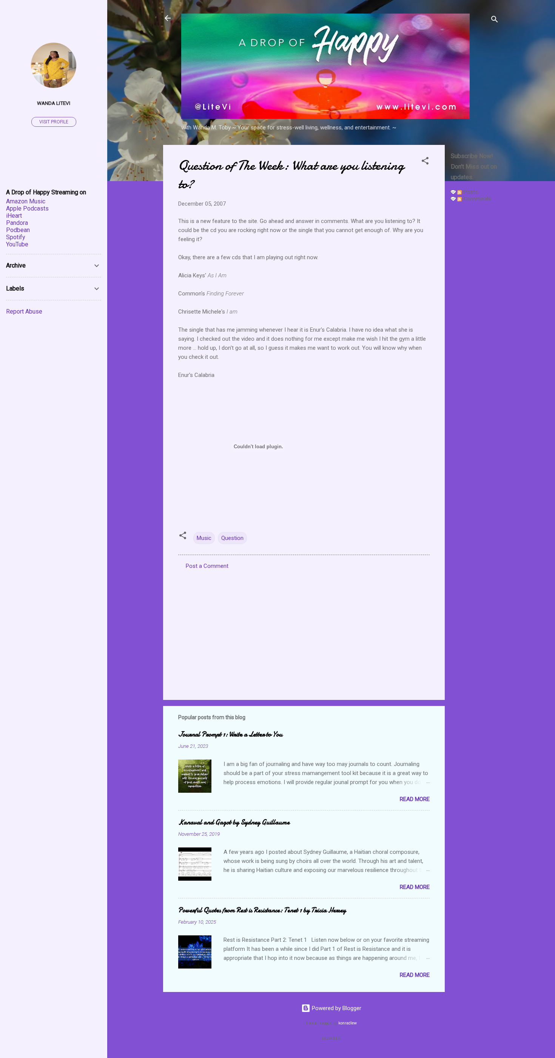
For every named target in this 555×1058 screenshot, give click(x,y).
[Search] (494, 20)
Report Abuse (24, 311)
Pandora (17, 222)
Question (232, 538)
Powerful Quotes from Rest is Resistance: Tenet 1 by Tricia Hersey (262, 910)
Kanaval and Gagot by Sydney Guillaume (234, 822)
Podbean (18, 230)
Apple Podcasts (27, 208)
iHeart (14, 215)
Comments (476, 198)
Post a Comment (207, 566)
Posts (470, 192)
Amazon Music (25, 201)
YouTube (17, 244)
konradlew (347, 1023)
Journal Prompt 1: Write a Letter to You (230, 734)
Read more (415, 799)
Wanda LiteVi (53, 103)
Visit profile (53, 122)
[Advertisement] (475, 321)
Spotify (15, 237)
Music (204, 538)
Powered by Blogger (335, 1008)
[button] (425, 162)
